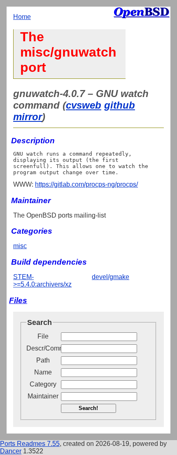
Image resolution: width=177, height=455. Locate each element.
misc (20, 245)
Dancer (10, 451)
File (43, 336)
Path (43, 360)
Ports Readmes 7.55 (30, 443)
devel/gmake (110, 276)
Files (18, 300)
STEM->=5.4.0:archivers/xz (42, 280)
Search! (88, 408)
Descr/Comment (42, 348)
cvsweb (83, 105)
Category (43, 384)
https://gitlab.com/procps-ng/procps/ (86, 184)
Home (22, 16)
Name (43, 372)
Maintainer (43, 396)
